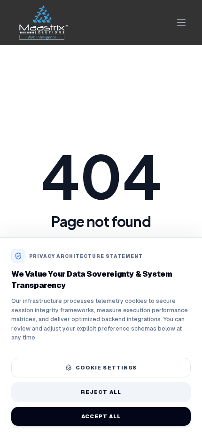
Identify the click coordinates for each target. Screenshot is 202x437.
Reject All (101, 392)
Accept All (101, 416)
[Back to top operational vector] (180, 422)
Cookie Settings (106, 367)
